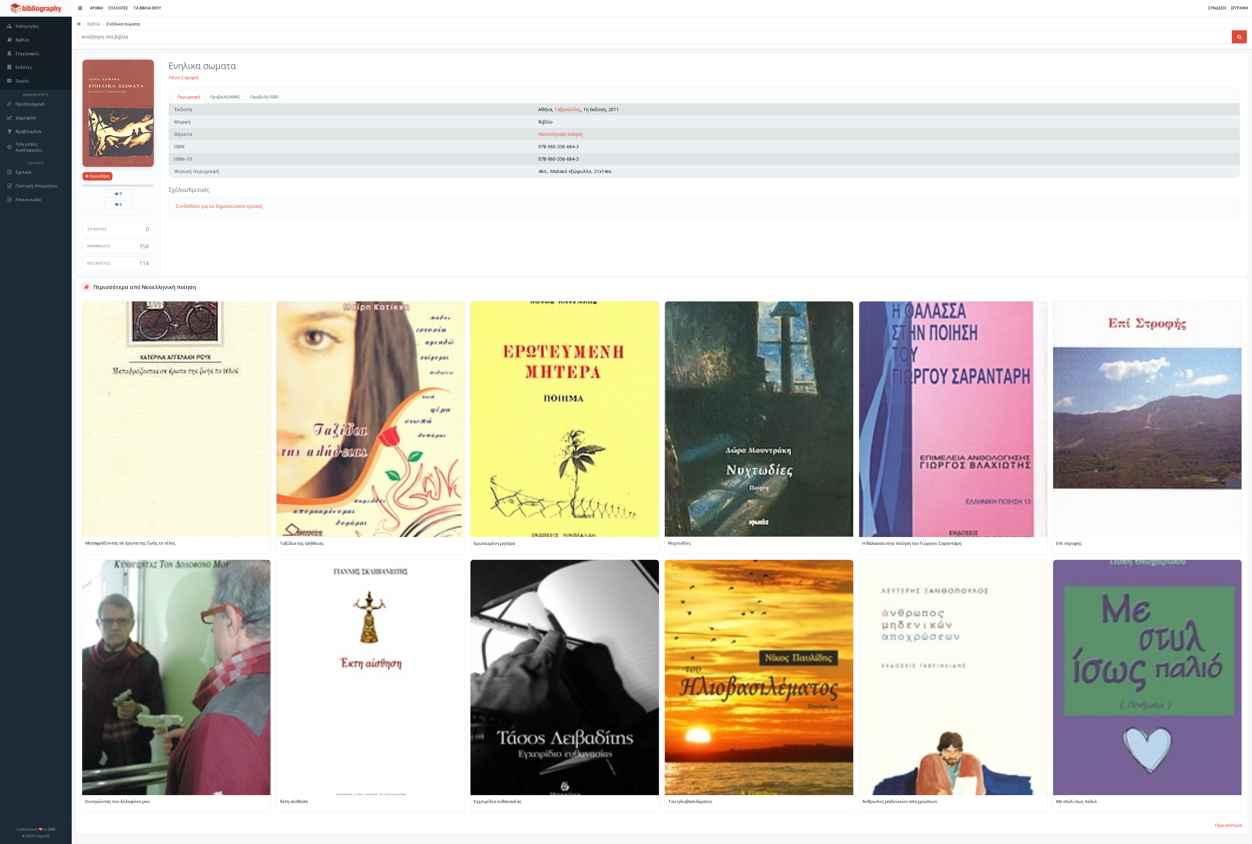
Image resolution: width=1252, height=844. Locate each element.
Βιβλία (93, 24)
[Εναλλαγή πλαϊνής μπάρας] (80, 8)
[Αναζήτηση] (1239, 36)
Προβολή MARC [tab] (225, 97)
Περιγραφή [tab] (189, 97)
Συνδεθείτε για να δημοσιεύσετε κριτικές (219, 206)
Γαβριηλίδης (568, 109)
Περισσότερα (1228, 825)
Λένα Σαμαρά (184, 77)
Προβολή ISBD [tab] (264, 97)
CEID (51, 829)
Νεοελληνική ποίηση (560, 134)
